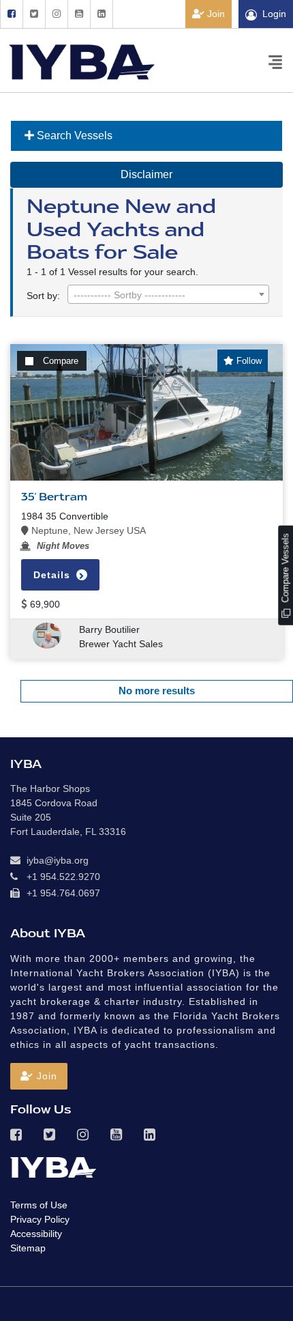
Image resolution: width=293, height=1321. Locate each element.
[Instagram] (56, 14)
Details (53, 574)
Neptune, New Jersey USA (87, 530)
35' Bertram (54, 497)
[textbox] (168, 294)
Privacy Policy (40, 1219)
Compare (60, 361)
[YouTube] (78, 14)
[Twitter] (33, 14)
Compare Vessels (285, 569)
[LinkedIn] (101, 14)
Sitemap (28, 1247)
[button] (38, 1076)
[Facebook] (11, 14)
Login (274, 13)
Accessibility (36, 1233)
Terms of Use (38, 1204)
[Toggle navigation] (275, 61)
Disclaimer (146, 174)
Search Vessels (73, 135)
